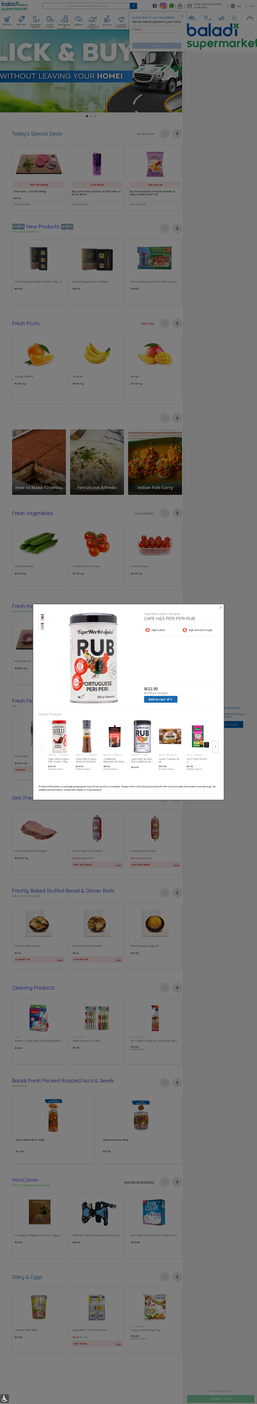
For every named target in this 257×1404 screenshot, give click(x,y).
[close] (221, 607)
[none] (59, 742)
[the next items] (216, 747)
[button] (42, 618)
